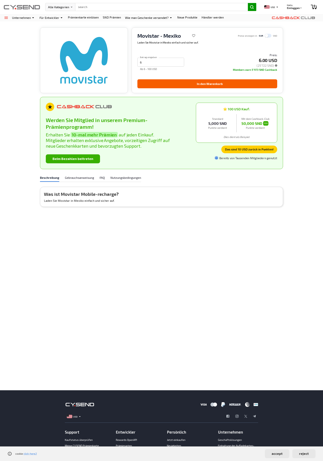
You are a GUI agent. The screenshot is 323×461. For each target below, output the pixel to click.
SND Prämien (112, 17)
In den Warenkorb (210, 83)
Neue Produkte (187, 17)
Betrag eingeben (148, 57)
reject (304, 453)
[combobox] (160, 6)
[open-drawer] (6, 18)
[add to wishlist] (193, 35)
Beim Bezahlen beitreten (73, 159)
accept (277, 453)
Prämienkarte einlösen (83, 17)
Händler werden (213, 17)
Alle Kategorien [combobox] (58, 7)
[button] (23, 17)
